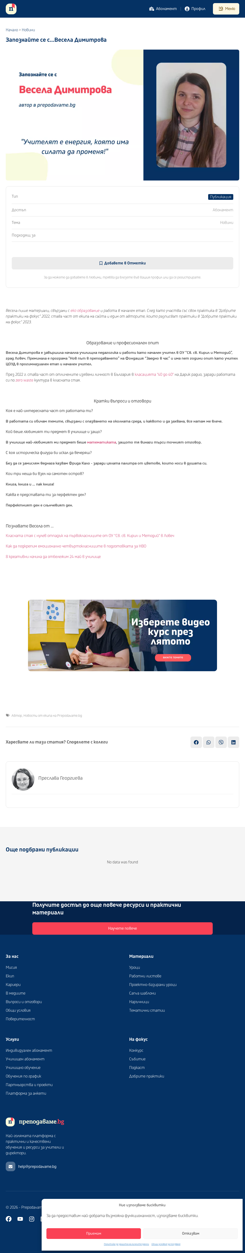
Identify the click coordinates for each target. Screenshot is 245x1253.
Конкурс (136, 1050)
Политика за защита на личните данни (126, 1244)
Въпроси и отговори (24, 1002)
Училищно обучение (23, 1067)
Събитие (137, 1059)
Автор (16, 716)
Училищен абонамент (25, 1059)
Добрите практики (146, 1076)
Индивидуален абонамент (29, 1050)
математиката (101, 442)
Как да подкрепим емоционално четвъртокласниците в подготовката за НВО (76, 546)
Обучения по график (23, 1076)
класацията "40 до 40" (154, 374)
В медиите (15, 993)
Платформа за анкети (26, 1093)
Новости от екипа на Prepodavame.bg (52, 716)
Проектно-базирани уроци (153, 984)
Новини (28, 30)
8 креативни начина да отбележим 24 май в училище (53, 556)
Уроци (134, 967)
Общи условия (18, 1010)
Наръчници (139, 1002)
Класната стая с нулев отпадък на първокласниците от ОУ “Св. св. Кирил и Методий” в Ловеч (90, 535)
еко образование (85, 310)
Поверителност (20, 1019)
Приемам (93, 1233)
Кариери (13, 984)
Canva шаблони (142, 993)
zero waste (24, 380)
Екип (10, 976)
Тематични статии (147, 1010)
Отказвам (190, 1233)
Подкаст (137, 1067)
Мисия (11, 967)
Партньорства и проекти (29, 1085)
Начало (12, 30)
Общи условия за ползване (165, 1244)
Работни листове (145, 976)
